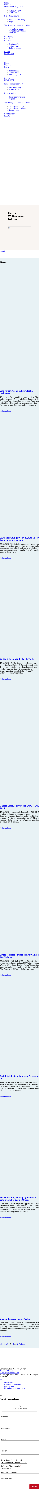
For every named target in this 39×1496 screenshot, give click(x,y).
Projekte (12, 21)
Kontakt (7, 52)
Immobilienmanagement (13, 6)
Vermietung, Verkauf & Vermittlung (17, 25)
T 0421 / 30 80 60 (6, 1371)
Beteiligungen (9, 36)
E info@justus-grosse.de (9, 1373)
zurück (2, 251)
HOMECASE (14, 12)
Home (6, 3)
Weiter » (22, 1344)
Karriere (7, 40)
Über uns (7, 5)
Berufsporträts (14, 44)
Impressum (8, 1382)
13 (17, 1344)
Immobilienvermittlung (17, 31)
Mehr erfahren (5, 411)
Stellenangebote (15, 48)
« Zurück (3, 1344)
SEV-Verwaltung (15, 10)
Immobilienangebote (16, 29)
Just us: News (14, 46)
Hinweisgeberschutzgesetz (14, 1388)
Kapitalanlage (14, 33)
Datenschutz (9, 1386)
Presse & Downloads (12, 1384)
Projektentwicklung (11, 16)
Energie (7, 38)
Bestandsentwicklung (17, 20)
